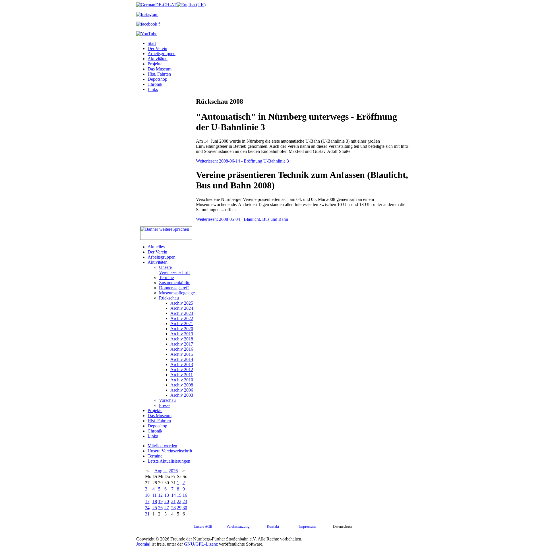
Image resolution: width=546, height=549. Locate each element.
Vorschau (167, 400)
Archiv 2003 (181, 395)
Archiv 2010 (181, 379)
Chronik (155, 84)
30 (185, 507)
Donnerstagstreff (174, 287)
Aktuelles (156, 246)
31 (147, 513)
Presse (164, 405)
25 (154, 507)
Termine (166, 277)
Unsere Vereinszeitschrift (174, 270)
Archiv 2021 (181, 323)
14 (173, 495)
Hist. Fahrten (159, 74)
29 (179, 507)
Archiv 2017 (181, 344)
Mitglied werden (162, 445)
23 (185, 501)
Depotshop (157, 79)
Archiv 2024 (181, 308)
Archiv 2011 (181, 374)
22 (179, 501)
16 (185, 495)
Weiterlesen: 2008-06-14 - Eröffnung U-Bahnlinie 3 (242, 161)
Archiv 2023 (181, 313)
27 (166, 507)
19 (160, 501)
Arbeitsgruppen (161, 53)
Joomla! (143, 544)
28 (173, 507)
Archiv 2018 (181, 338)
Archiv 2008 (181, 384)
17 (147, 501)
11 (154, 495)
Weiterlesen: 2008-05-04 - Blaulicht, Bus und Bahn (242, 219)
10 (147, 495)
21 (173, 501)
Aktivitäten (157, 58)
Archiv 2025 (181, 303)
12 (160, 495)
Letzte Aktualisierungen (169, 461)
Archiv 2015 (181, 354)
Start (152, 43)
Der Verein (157, 48)
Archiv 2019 (181, 333)
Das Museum (159, 68)
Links (153, 89)
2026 (173, 470)
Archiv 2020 (181, 328)
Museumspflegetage (177, 292)
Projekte (155, 63)
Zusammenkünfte (174, 282)
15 (179, 495)
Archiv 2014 (181, 359)
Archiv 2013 (181, 364)
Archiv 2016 (181, 349)
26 (160, 507)
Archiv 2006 (181, 390)
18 (154, 501)
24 (147, 507)
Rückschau (169, 298)
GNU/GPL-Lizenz (201, 544)
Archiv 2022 (181, 318)
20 (166, 501)
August (160, 470)
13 (166, 495)
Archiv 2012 (181, 369)
